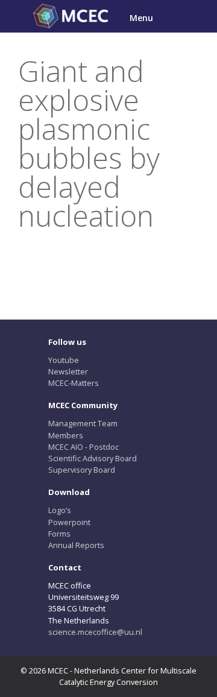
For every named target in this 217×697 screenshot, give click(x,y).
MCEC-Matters (73, 382)
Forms (59, 533)
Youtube (63, 360)
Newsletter (68, 371)
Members (65, 435)
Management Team (83, 423)
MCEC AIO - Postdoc (83, 446)
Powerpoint (69, 522)
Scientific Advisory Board (92, 458)
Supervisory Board (81, 469)
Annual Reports (76, 545)
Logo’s (59, 510)
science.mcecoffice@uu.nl (95, 631)
